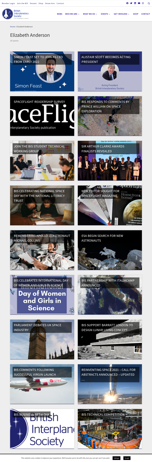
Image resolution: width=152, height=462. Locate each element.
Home (12, 26)
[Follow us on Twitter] (131, 3)
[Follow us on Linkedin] (135, 3)
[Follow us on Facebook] (127, 3)
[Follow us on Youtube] (139, 3)
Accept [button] (127, 458)
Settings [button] (116, 458)
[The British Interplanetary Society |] (16, 13)
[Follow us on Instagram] (143, 3)
